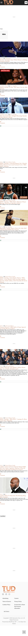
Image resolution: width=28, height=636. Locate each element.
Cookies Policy (6, 604)
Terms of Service (7, 601)
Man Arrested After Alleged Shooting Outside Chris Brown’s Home (13, 116)
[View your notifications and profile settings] (26, 2)
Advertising (5, 598)
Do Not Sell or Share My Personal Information (19, 606)
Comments (2, 67)
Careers (16, 598)
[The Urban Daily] (8, 592)
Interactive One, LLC (17, 618)
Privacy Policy (18, 601)
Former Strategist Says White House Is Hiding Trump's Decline (13, 60)
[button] (14, 28)
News (1, 58)
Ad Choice (6, 611)
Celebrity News (3, 86)
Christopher (8, 58)
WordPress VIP (13, 621)
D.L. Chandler (13, 86)
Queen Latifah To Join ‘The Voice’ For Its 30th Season (13, 87)
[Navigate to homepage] (8, 2)
